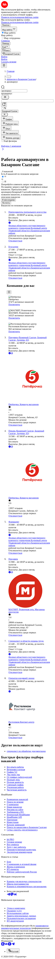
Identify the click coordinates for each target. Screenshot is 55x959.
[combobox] (14, 90)
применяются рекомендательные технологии (24, 926)
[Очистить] (5, 97)
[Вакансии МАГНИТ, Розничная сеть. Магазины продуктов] (30, 591)
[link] (6, 50)
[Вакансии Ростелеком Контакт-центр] (30, 707)
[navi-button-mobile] (4, 65)
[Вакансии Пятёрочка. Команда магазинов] (30, 379)
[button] (4, 57)
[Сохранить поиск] (4, 104)
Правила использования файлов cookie (19, 22)
